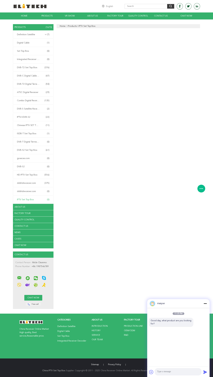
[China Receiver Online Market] (19, 278)
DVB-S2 (33, 167)
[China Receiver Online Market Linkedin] (197, 6)
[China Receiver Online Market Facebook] (180, 6)
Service (96, 335)
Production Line (133, 326)
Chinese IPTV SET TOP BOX (33, 125)
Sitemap (95, 364)
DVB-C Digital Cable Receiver (33, 76)
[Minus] (205, 303)
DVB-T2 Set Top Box (33, 67)
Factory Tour (115, 16)
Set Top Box (33, 51)
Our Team (97, 340)
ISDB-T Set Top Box (33, 134)
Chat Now (186, 16)
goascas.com (33, 158)
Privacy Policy (114, 364)
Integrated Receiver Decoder (33, 59)
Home (24, 16)
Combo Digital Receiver (33, 101)
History (96, 331)
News (18, 232)
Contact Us (161, 16)
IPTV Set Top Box (33, 200)
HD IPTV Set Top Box (33, 175)
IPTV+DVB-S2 (33, 117)
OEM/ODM (129, 331)
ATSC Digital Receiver (33, 92)
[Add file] (151, 372)
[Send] (205, 372)
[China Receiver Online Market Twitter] (188, 6)
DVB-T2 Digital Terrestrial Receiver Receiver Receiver (34, 84)
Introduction (100, 326)
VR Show (70, 16)
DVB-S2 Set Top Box (33, 150)
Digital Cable (33, 43)
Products (47, 16)
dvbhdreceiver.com (33, 183)
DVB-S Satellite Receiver (33, 109)
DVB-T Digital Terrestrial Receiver (33, 142)
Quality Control (138, 16)
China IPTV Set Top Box (53, 371)
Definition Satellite (33, 34)
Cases (18, 239)
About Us (92, 16)
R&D (126, 335)
